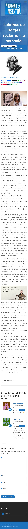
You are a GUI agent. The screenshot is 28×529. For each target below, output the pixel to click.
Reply (22, 410)
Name (3, 476)
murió (22, 118)
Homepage (6, 46)
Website (4, 488)
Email (3, 482)
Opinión (13, 46)
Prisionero (12, 77)
